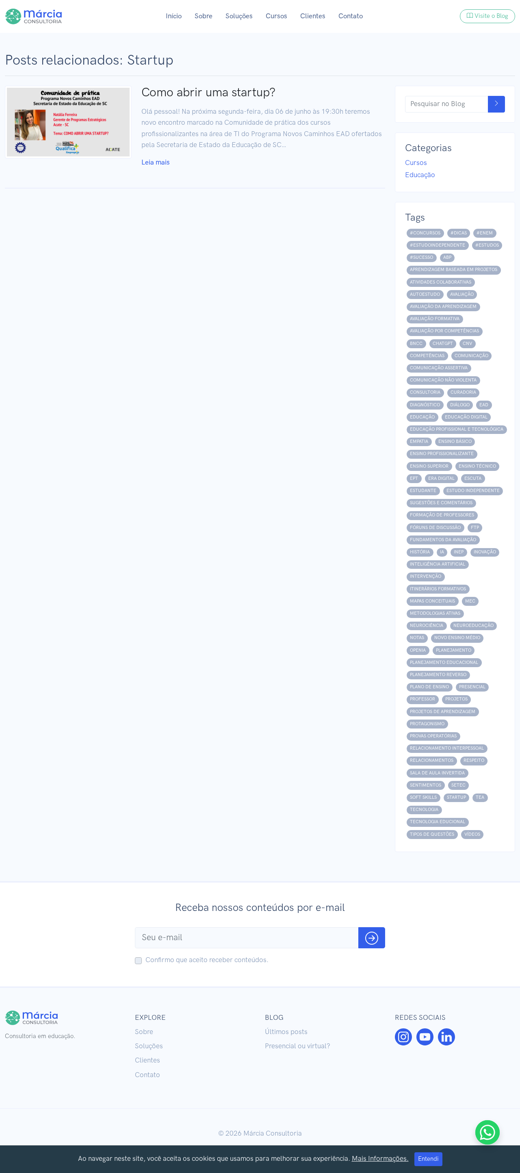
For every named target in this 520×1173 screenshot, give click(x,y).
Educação (420, 175)
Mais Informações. (380, 1159)
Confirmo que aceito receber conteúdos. (207, 960)
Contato (350, 16)
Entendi (428, 1159)
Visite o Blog (491, 16)
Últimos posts (286, 1032)
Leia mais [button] (155, 162)
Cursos (276, 16)
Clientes (312, 16)
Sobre (203, 16)
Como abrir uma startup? (208, 92)
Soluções (239, 16)
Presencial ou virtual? (297, 1046)
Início (174, 16)
